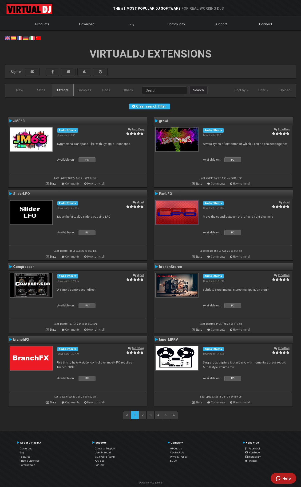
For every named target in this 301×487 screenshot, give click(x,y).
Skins (41, 90)
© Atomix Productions (150, 482)
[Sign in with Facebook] (52, 72)
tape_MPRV (168, 339)
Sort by (240, 90)
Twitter (252, 460)
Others (128, 90)
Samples (84, 90)
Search (198, 90)
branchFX (21, 339)
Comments (72, 183)
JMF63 (19, 121)
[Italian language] (32, 38)
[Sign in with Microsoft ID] (68, 72)
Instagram (254, 456)
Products (42, 24)
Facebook (253, 448)
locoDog (138, 129)
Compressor (23, 267)
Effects (63, 90)
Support (221, 24)
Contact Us (177, 452)
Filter (262, 90)
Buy (131, 24)
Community (176, 24)
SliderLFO (21, 194)
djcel (140, 202)
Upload (285, 90)
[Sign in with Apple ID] (84, 72)
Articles (99, 460)
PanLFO (165, 194)
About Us (176, 448)
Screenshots (27, 465)
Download (87, 24)
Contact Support (105, 448)
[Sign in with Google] (100, 72)
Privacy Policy (178, 456)
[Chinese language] (38, 38)
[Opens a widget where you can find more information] (283, 479)
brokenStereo (170, 267)
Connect (265, 24)
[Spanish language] (13, 38)
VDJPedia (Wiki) (105, 456)
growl (163, 121)
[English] (7, 38)
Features (25, 456)
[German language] (25, 38)
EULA (173, 460)
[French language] (19, 38)
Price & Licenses (30, 460)
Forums (99, 465)
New (19, 90)
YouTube (254, 452)
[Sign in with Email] (32, 72)
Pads (106, 90)
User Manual (103, 452)
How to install (96, 183)
